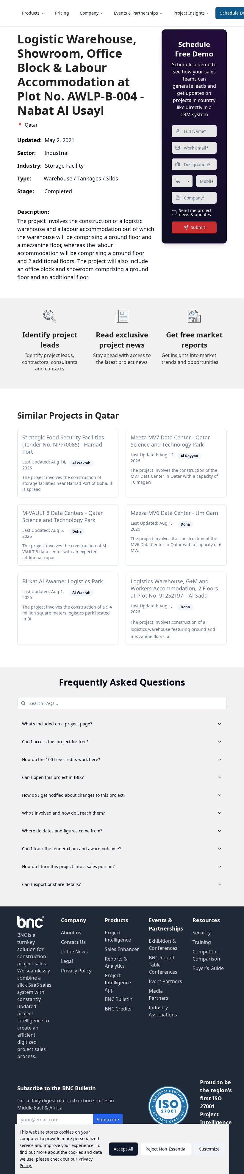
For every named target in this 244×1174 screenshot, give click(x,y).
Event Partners (165, 981)
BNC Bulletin (118, 999)
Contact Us (73, 942)
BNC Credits (118, 1008)
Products (31, 13)
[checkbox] (174, 212)
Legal (67, 961)
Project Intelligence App (118, 982)
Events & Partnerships (136, 13)
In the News (74, 951)
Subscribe (108, 1119)
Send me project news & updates (195, 212)
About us (71, 932)
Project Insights (189, 13)
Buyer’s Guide (208, 968)
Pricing (62, 13)
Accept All (123, 1149)
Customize (209, 1149)
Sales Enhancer (122, 949)
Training (202, 942)
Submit (198, 227)
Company (89, 13)
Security (202, 932)
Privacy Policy (76, 970)
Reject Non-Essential (166, 1149)
